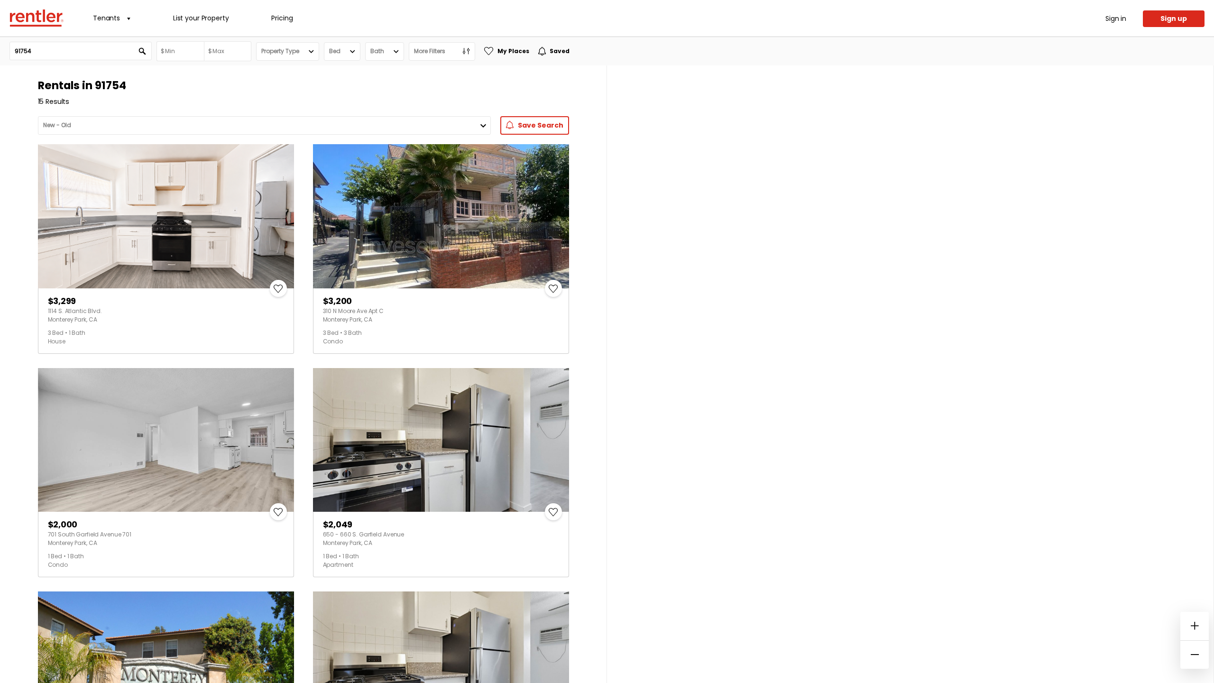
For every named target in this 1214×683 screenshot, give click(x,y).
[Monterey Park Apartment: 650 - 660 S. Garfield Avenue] (441, 440)
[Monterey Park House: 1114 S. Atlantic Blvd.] (166, 216)
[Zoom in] (1194, 626)
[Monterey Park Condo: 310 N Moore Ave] (441, 216)
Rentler (36, 18)
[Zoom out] (1194, 654)
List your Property (201, 18)
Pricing (282, 18)
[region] (910, 374)
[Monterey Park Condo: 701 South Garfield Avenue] (166, 440)
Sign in (1115, 18)
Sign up (1173, 18)
